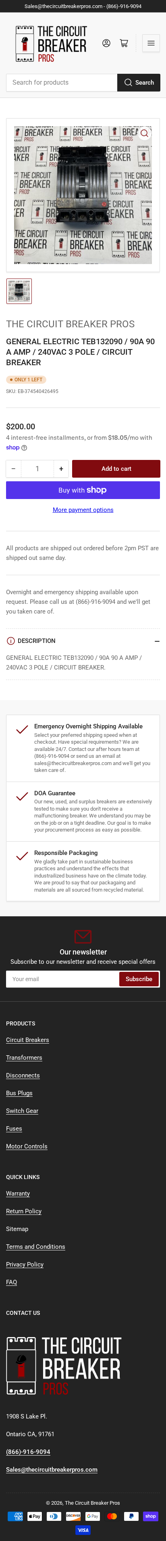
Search (144, 82)
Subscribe (139, 979)
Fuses (14, 1128)
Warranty (18, 1193)
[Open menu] (151, 43)
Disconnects (23, 1075)
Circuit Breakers (27, 1040)
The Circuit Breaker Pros (70, 324)
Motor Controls (27, 1146)
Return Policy (24, 1211)
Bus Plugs (19, 1093)
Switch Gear (22, 1111)
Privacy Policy (25, 1264)
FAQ (11, 1282)
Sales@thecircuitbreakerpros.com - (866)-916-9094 (83, 6)
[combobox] (83, 83)
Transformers (24, 1057)
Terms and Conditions (35, 1246)
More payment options (83, 510)
